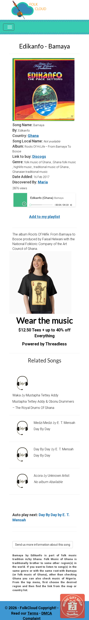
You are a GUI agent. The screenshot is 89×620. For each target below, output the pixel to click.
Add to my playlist (44, 216)
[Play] (24, 204)
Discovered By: (24, 182)
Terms (32, 613)
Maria (43, 182)
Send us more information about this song (42, 544)
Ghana (33, 135)
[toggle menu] (8, 27)
